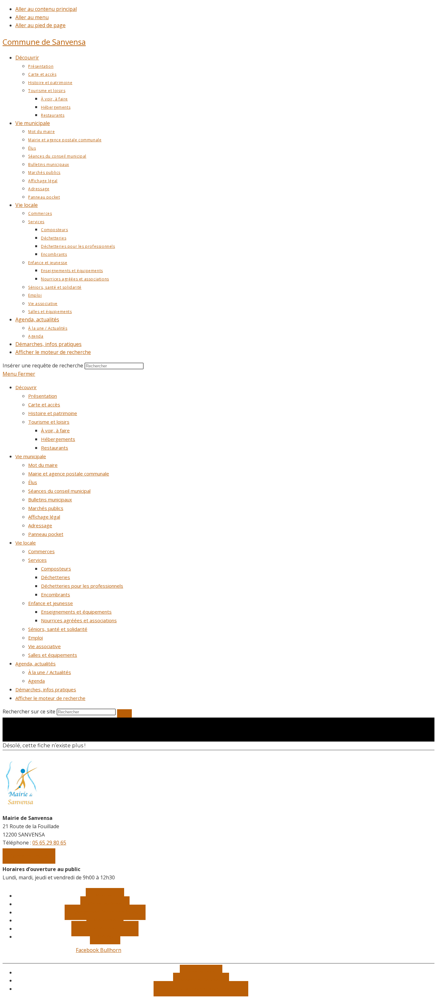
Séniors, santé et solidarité (57, 629)
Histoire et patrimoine (52, 413)
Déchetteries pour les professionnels (82, 586)
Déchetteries (55, 577)
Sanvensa (44, 41)
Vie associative (44, 646)
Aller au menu (32, 17)
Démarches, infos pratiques (45, 689)
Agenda (36, 681)
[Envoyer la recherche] (124, 713)
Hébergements (58, 439)
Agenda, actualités (35, 663)
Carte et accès (44, 404)
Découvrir (26, 387)
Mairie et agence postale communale (68, 473)
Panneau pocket (45, 534)
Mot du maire (43, 465)
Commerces (41, 551)
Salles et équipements (52, 655)
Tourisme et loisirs (48, 422)
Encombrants (55, 594)
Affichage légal (44, 517)
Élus (32, 482)
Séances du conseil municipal (59, 491)
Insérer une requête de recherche (43, 365)
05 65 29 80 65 (49, 842)
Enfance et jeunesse (50, 603)
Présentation (42, 396)
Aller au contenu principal (46, 8)
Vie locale (25, 542)
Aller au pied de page (40, 25)
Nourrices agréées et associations (79, 620)
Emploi (35, 637)
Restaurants (54, 447)
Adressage (40, 525)
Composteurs (56, 568)
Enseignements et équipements (76, 612)
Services (37, 560)
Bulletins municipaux (50, 499)
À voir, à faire (55, 430)
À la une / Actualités (49, 672)
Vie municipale (30, 456)
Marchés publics (45, 508)
